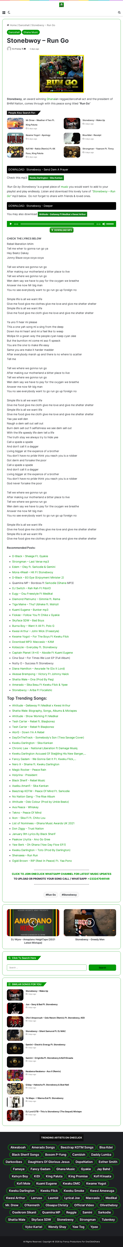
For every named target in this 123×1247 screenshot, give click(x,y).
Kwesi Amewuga (102, 1191)
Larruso (36, 1198)
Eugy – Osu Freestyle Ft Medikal (32, 593)
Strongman (88, 1219)
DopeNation (84, 1162)
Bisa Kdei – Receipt (91, 135)
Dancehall (24, 25)
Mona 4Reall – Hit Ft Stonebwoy (32, 572)
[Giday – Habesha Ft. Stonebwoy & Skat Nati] (15, 1088)
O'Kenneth (32, 1205)
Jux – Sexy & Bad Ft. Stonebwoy (42, 1004)
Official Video (84, 1205)
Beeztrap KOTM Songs (77, 1147)
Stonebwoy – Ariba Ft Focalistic (32, 690)
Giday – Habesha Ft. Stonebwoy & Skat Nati (47, 1084)
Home (13, 25)
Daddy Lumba (101, 1154)
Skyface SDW (41, 1219)
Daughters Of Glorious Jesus (49, 1162)
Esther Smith (108, 1162)
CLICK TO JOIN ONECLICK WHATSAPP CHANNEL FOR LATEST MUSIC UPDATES (61, 873)
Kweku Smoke (74, 1191)
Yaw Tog (78, 1227)
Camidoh (78, 1154)
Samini (87, 1212)
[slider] (110, 223)
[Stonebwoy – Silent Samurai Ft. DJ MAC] (15, 1035)
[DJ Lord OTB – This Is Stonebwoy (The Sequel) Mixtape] (15, 1115)
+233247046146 (99, 878)
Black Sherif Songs (25, 1154)
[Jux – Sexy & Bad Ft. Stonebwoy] (15, 1008)
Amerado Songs (43, 1147)
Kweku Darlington (21, 1191)
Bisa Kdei (106, 1147)
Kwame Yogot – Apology (38, 135)
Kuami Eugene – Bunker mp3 (30, 609)
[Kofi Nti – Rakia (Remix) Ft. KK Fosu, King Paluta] (15, 152)
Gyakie (86, 1169)
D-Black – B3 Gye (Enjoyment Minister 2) (38, 577)
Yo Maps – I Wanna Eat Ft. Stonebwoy (44, 1098)
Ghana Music (31, 32)
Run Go (51, 894)
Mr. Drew (11, 1205)
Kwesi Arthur (15, 1198)
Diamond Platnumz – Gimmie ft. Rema (36, 599)
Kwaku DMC (71, 1183)
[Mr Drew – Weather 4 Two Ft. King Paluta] (15, 123)
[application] (61, 224)
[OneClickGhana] (61, 5)
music (64, 186)
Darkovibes (14, 1162)
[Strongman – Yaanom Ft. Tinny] (72, 152)
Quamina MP (51, 1212)
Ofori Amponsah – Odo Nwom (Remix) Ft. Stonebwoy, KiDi (55, 1017)
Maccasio (93, 1198)
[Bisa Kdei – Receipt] (72, 138)
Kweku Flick (49, 1191)
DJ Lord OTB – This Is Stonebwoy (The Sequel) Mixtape (54, 1111)
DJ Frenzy (16, 49)
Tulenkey (108, 1219)
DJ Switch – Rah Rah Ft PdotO (31, 588)
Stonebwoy (70, 894)
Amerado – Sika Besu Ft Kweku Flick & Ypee (40, 684)
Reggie (71, 1212)
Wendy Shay (57, 1227)
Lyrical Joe (72, 1198)
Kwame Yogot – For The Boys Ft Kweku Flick (40, 636)
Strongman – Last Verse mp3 (30, 561)
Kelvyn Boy (20, 1176)
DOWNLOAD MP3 (63, 230)
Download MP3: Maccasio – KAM (33, 641)
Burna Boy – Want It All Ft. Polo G (33, 625)
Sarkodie (50, 583)
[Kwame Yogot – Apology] (15, 138)
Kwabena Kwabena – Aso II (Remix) (43, 1071)
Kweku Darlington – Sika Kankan (46, 178)
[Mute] (103, 223)
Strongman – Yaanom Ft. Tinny (98, 148)
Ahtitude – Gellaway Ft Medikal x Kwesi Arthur (62, 214)
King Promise (78, 1176)
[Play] (10, 223)
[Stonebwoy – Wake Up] (72, 123)
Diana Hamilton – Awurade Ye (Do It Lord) (38, 668)
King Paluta (54, 1176)
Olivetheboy (109, 1205)
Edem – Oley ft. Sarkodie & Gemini (33, 566)
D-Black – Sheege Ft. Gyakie (30, 556)
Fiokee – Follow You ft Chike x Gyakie (36, 615)
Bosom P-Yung (55, 1154)
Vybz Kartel (33, 1227)
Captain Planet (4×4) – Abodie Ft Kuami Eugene (42, 652)
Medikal (111, 1198)
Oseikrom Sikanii (24, 1212)
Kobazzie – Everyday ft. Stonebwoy (34, 647)
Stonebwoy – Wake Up (93, 120)
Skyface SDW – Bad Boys (28, 620)
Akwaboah (18, 1147)
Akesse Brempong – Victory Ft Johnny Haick (40, 674)
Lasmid (53, 1198)
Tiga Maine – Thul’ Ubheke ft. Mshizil (35, 604)
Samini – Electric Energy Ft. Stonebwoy (45, 1044)
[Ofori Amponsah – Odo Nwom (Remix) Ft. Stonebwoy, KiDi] (15, 1021)
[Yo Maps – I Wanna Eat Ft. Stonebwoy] (15, 1102)
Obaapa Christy (57, 1205)
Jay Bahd (103, 1169)
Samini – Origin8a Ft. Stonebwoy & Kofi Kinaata (49, 1058)
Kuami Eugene (46, 1183)
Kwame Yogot (96, 1183)
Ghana (51, 99)
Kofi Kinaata (102, 1176)
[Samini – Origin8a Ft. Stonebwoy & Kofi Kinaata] (15, 1062)
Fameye (19, 1169)
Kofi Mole (23, 1183)
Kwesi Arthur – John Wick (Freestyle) (35, 631)
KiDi (37, 1176)
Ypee (94, 1227)
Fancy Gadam (40, 1169)
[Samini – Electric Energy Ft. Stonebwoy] (15, 1048)
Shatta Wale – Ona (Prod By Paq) (33, 679)
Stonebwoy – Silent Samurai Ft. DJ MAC (46, 1031)
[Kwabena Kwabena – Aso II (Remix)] (15, 1075)
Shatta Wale (16, 1219)
